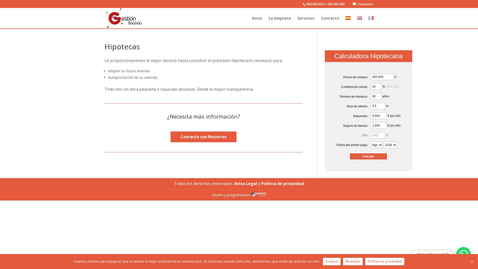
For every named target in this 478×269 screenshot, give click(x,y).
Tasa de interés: (357, 106)
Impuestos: (360, 116)
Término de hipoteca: (353, 96)
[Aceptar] (471, 261)
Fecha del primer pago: (352, 145)
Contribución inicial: (354, 87)
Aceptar (331, 261)
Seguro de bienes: (355, 126)
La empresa (280, 18)
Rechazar (353, 261)
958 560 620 (314, 4)
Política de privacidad (385, 261)
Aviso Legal (245, 183)
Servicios (305, 18)
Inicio (257, 18)
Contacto (330, 18)
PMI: (365, 135)
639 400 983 (336, 4)
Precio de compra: (355, 77)
